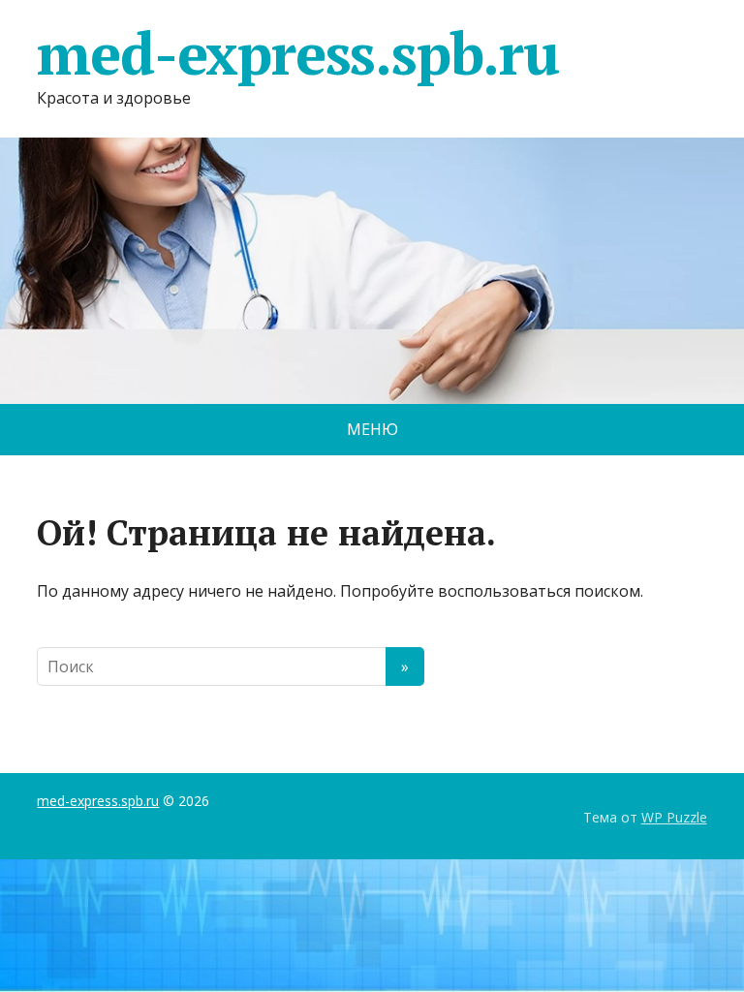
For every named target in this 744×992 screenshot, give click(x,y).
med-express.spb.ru (297, 53)
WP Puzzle (674, 817)
